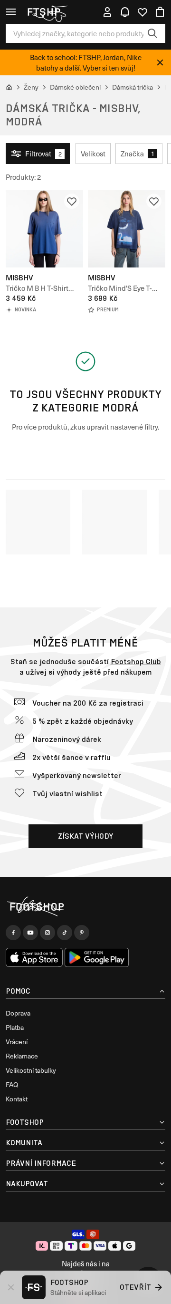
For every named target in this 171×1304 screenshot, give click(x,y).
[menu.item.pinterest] (81, 932)
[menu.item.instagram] (47, 932)
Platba (15, 1027)
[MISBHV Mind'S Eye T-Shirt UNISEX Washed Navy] (126, 228)
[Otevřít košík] (160, 12)
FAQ (12, 1084)
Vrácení (17, 1041)
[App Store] (34, 957)
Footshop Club (136, 661)
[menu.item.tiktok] (64, 932)
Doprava (18, 1012)
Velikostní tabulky (31, 1070)
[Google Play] (97, 957)
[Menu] (11, 12)
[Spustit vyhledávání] (152, 33)
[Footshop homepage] (47, 12)
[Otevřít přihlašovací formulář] (107, 12)
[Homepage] (85, 906)
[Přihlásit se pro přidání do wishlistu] (71, 201)
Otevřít (135, 1287)
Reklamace (22, 1055)
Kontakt (17, 1098)
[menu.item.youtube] (30, 932)
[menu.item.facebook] (13, 932)
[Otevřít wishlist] (142, 12)
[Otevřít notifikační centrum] (125, 12)
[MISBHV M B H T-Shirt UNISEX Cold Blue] (44, 228)
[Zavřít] (160, 62)
